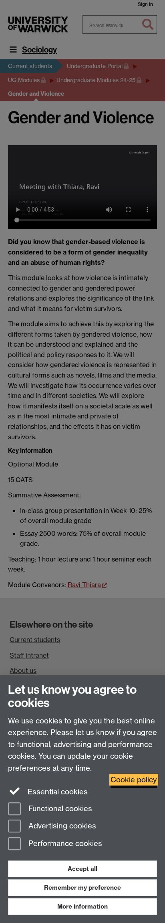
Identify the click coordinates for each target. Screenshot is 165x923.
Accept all (82, 869)
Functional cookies (59, 808)
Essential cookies (57, 791)
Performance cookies (64, 843)
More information (82, 906)
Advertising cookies (61, 826)
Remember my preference (82, 887)
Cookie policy (134, 779)
